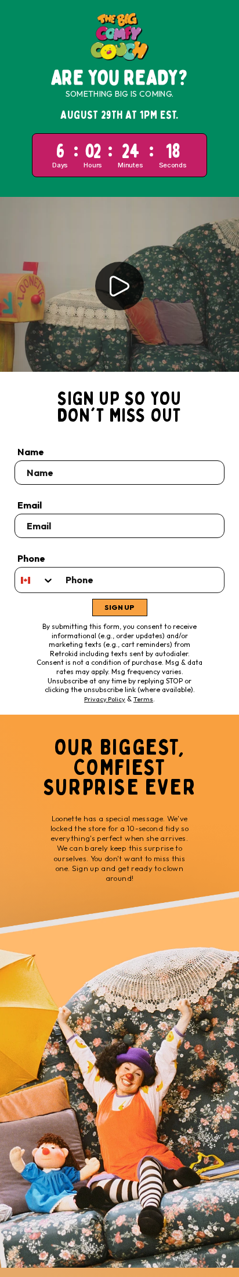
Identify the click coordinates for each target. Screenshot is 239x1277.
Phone (31, 558)
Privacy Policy (104, 699)
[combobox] (34, 580)
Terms (143, 699)
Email (29, 505)
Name (30, 452)
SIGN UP (119, 607)
